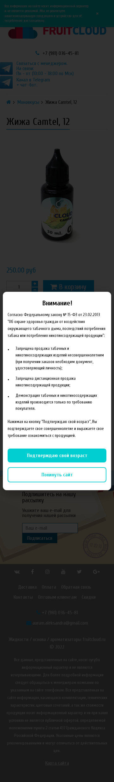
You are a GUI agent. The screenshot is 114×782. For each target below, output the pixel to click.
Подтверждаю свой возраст (57, 455)
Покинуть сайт (57, 475)
